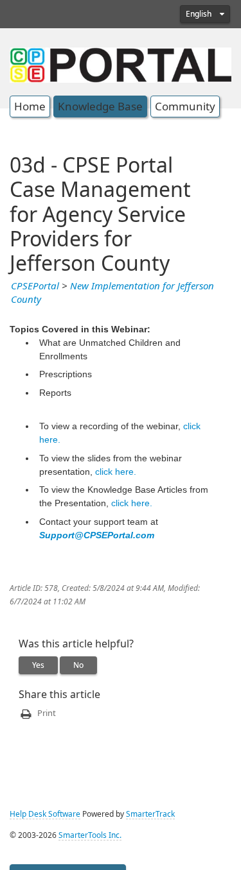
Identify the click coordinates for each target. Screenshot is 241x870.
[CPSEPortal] (120, 63)
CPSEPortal (35, 286)
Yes (38, 665)
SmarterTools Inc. (89, 835)
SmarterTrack (150, 814)
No (78, 665)
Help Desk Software (45, 814)
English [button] (199, 14)
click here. (115, 471)
